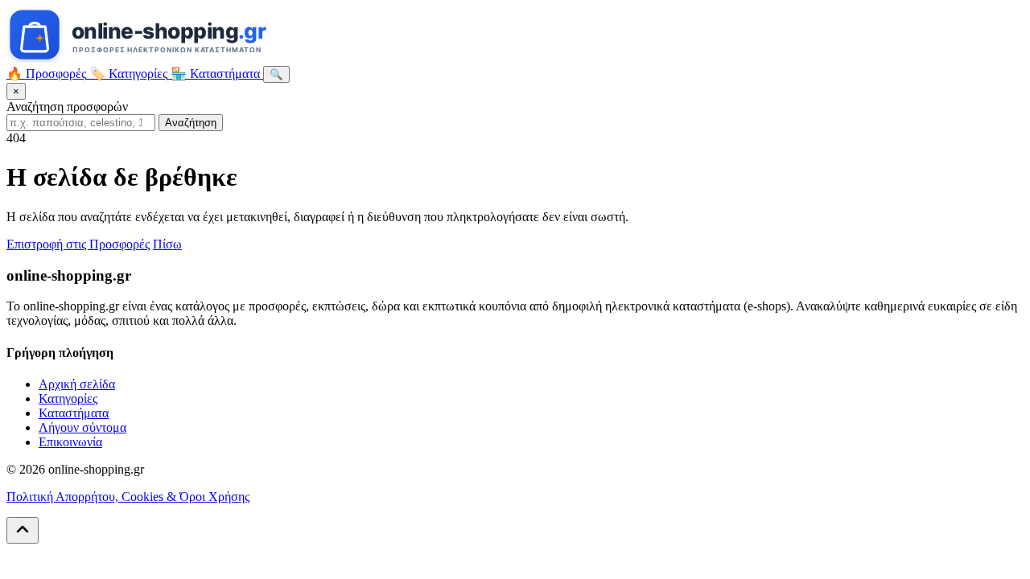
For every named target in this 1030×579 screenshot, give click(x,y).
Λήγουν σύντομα (82, 427)
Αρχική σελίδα (77, 384)
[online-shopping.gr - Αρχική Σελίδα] (173, 58)
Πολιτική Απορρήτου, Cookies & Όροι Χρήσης (127, 496)
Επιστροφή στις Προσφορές (78, 244)
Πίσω (167, 244)
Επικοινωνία (70, 442)
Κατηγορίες (68, 398)
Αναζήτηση (190, 123)
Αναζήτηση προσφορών (67, 106)
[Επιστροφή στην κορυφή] (22, 530)
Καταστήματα (74, 413)
